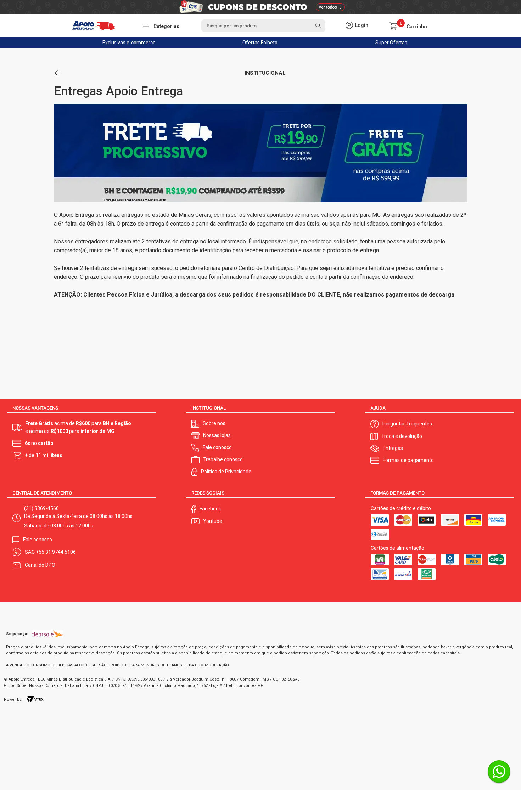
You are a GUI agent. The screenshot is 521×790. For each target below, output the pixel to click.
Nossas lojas (217, 435)
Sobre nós (214, 423)
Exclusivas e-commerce (129, 42)
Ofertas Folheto (260, 42)
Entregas (393, 448)
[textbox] (263, 25)
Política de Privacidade (226, 471)
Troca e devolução (401, 436)
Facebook (210, 509)
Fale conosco (217, 447)
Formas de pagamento (408, 460)
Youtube (212, 521)
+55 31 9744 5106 (56, 552)
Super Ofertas (391, 42)
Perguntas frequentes (407, 424)
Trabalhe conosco (223, 459)
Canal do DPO (40, 565)
